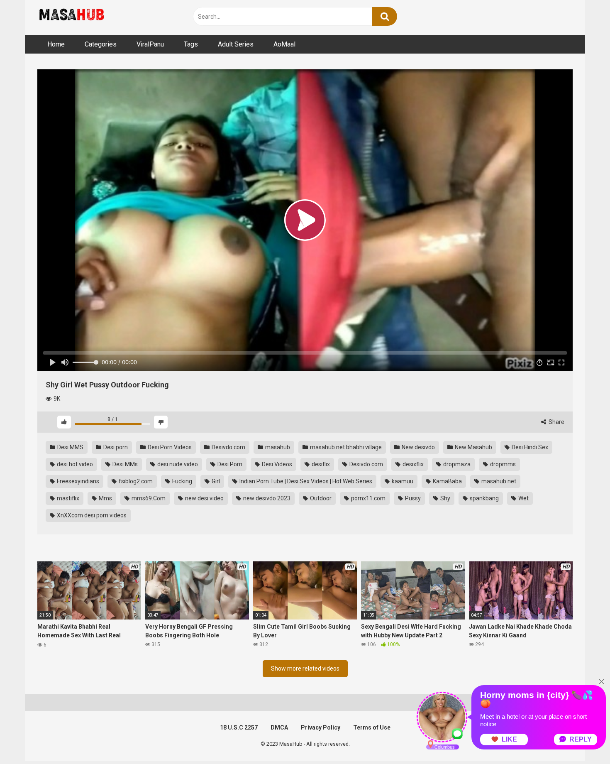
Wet (523, 498)
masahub (277, 447)
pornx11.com (368, 498)
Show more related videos (305, 668)
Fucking (181, 481)
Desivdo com (227, 447)
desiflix (320, 464)
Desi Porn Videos (169, 447)
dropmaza (456, 464)
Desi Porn (229, 464)
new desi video (204, 498)
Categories (101, 44)
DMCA (279, 727)
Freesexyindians (77, 481)
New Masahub (473, 447)
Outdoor (320, 498)
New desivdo (417, 447)
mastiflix (67, 498)
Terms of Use (371, 727)
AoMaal (284, 44)
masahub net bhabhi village (345, 447)
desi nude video (177, 464)
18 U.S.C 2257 (239, 727)
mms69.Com (148, 498)
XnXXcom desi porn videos (91, 515)
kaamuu (401, 481)
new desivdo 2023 (266, 498)
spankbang (483, 498)
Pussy (412, 498)
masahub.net (498, 481)
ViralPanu (150, 44)
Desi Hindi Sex (529, 447)
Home (56, 44)
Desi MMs (124, 464)
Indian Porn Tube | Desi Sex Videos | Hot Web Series (305, 481)
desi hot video (74, 464)
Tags (191, 44)
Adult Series (236, 44)
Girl (215, 481)
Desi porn (115, 447)
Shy (444, 498)
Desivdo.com (365, 464)
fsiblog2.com (135, 481)
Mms (105, 498)
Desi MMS (69, 447)
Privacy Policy (320, 727)
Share (555, 422)
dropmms (502, 464)
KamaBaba (447, 481)
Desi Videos (276, 464)
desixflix (412, 464)
